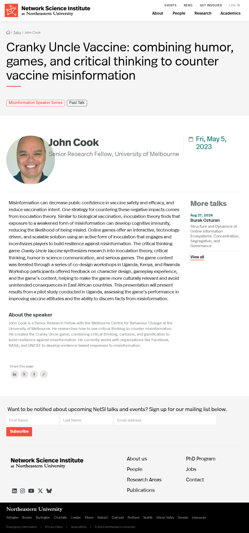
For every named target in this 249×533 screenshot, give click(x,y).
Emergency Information (21, 527)
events (171, 5)
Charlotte (60, 517)
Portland (133, 517)
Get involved (211, 5)
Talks (17, 32)
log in (234, 5)
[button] (158, 14)
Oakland (118, 517)
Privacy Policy (54, 527)
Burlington (43, 517)
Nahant (103, 517)
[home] (47, 10)
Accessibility (79, 527)
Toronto (183, 517)
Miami (89, 517)
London (76, 517)
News (188, 5)
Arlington (12, 517)
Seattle (147, 517)
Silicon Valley (165, 517)
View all (197, 257)
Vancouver (199, 517)
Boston (27, 517)
